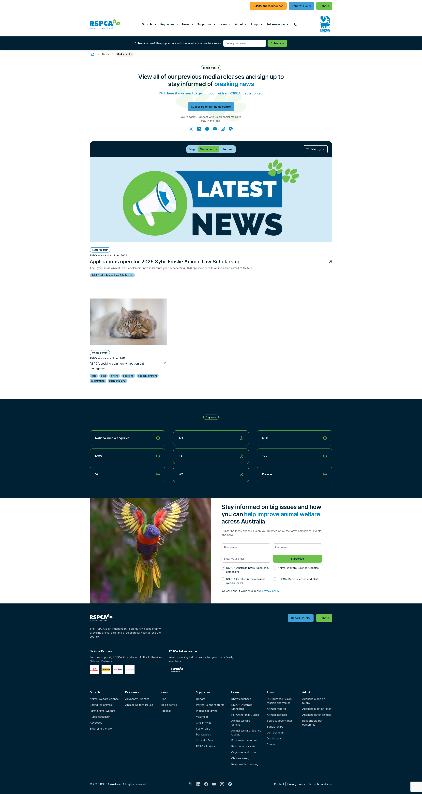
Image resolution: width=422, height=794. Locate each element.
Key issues (132, 692)
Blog (163, 699)
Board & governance (280, 720)
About (271, 692)
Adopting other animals (316, 714)
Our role (95, 692)
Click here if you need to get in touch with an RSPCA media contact (211, 93)
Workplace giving (206, 710)
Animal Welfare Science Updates (298, 567)
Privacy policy (296, 784)
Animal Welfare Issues (139, 704)
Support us (203, 692)
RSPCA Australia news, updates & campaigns (247, 569)
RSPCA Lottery (205, 746)
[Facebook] (207, 129)
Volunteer (202, 716)
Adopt (306, 692)
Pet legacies (203, 734)
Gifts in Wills (203, 722)
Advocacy (96, 722)
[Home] (93, 54)
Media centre (169, 704)
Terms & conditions (320, 784)
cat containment (147, 375)
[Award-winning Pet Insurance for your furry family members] (176, 669)
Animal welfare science (104, 699)
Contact (271, 744)
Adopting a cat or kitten (317, 708)
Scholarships (275, 726)
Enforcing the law (101, 728)
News (105, 54)
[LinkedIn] (199, 129)
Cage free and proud (244, 752)
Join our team (275, 732)
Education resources (244, 740)
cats (93, 375)
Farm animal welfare (102, 710)
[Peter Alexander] (130, 669)
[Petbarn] (106, 669)
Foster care (203, 728)
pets (103, 375)
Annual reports (276, 708)
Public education (100, 716)
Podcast (166, 710)
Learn (235, 692)
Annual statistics (277, 714)
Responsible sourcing (244, 764)
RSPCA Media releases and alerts (298, 579)
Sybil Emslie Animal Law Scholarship (112, 275)
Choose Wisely (240, 758)
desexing (128, 375)
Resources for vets (243, 746)
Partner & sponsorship (210, 704)
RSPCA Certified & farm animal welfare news (245, 581)
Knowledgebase (241, 699)
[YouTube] (215, 129)
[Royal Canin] (94, 669)
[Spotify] (231, 129)
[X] (191, 129)
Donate (200, 699)
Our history (274, 738)
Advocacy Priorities (137, 699)
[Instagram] (223, 129)
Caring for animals (101, 704)
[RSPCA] (105, 24)
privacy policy (270, 591)
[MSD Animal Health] (118, 669)
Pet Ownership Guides (245, 714)
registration (98, 380)
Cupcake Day (204, 740)
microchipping (117, 380)
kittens (115, 375)
